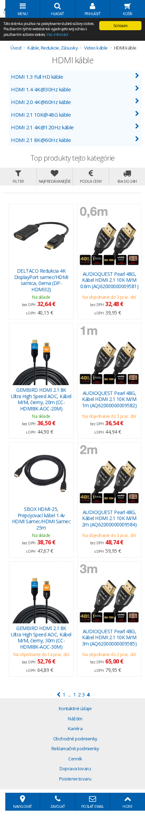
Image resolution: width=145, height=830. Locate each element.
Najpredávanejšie (55, 181)
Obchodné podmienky (75, 738)
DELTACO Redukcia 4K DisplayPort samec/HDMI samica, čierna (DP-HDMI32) (41, 280)
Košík (127, 13)
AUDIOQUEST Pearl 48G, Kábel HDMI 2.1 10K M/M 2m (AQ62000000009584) (109, 518)
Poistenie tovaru (75, 779)
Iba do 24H (127, 181)
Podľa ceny (91, 181)
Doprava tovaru (75, 768)
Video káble (96, 48)
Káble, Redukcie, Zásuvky (52, 48)
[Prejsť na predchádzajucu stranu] (58, 694)
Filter (18, 181)
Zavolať (57, 806)
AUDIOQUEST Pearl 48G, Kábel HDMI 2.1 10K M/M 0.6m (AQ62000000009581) (109, 280)
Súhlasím (120, 25)
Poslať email (92, 806)
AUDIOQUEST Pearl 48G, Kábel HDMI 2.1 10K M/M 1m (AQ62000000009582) (109, 399)
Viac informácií (57, 34)
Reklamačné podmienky (75, 748)
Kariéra (75, 728)
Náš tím (75, 718)
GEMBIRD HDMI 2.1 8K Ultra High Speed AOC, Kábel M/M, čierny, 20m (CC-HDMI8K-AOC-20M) (41, 399)
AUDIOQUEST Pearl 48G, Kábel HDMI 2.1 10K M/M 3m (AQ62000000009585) (109, 637)
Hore (127, 806)
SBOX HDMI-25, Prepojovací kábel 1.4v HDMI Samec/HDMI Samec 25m (41, 518)
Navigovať (22, 806)
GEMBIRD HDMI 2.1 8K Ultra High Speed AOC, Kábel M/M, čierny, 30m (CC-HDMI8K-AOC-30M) (41, 637)
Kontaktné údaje (75, 708)
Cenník (75, 759)
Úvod (16, 48)
